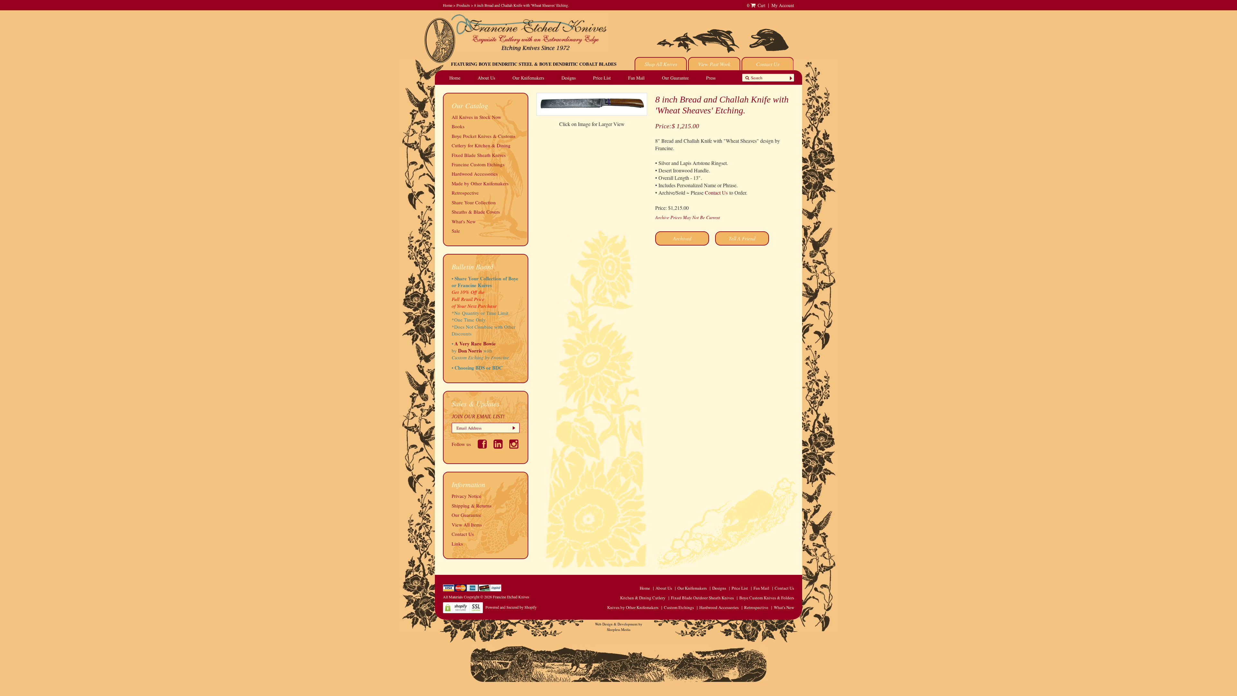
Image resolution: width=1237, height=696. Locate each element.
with (488, 350)
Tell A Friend (742, 238)
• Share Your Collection (476, 278)
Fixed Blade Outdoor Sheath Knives (702, 598)
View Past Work (714, 64)
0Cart (756, 5)
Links (457, 543)
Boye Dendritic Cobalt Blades (578, 64)
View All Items (467, 524)
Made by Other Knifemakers (480, 183)
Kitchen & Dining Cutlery (643, 598)
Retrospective (465, 192)
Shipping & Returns (472, 505)
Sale (456, 230)
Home (447, 5)
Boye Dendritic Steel (506, 64)
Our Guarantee (675, 78)
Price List (602, 78)
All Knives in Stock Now (476, 117)
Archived (682, 238)
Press (710, 78)
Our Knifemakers (528, 78)
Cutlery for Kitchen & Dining (481, 145)
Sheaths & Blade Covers (476, 211)
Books (458, 126)
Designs (568, 78)
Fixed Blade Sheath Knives (479, 155)
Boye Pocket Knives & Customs (483, 136)
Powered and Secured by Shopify (511, 607)
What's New (464, 221)
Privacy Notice (466, 496)
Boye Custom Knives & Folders (766, 598)
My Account (783, 5)
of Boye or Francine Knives (485, 282)
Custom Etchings (679, 607)
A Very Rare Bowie (475, 343)
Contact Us (767, 64)
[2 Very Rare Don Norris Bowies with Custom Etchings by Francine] (493, 350)
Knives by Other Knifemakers (632, 607)
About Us (486, 78)
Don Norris (469, 350)
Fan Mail (636, 78)
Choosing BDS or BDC (479, 367)
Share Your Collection (474, 202)
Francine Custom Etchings (478, 164)
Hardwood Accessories (475, 173)
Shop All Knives (661, 64)
